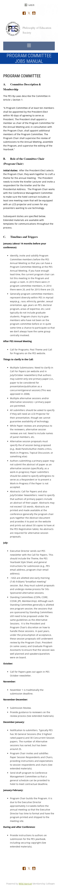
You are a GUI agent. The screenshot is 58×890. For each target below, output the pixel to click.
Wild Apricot (25, 883)
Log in (31, 4)
